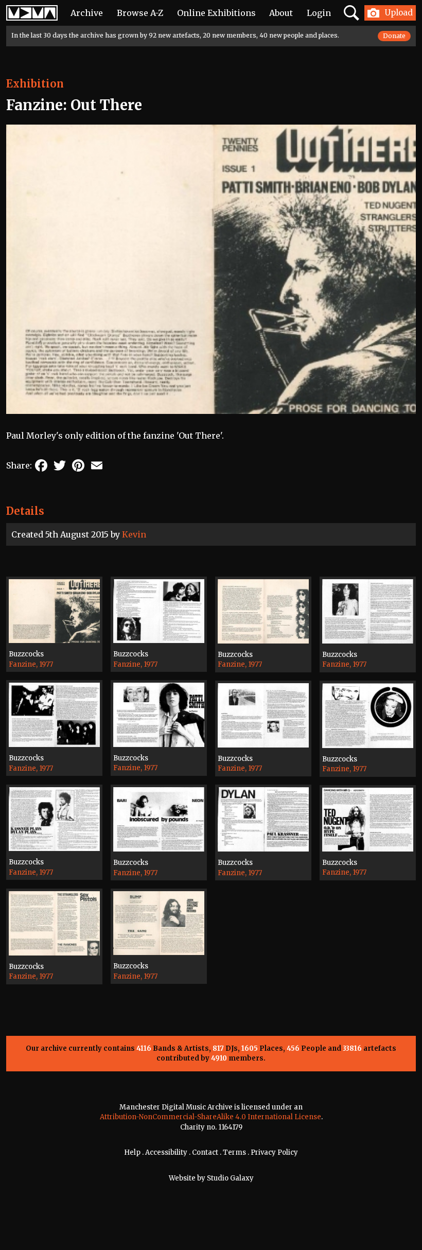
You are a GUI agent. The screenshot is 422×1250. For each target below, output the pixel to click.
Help (132, 1152)
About (281, 13)
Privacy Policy (274, 1152)
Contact (205, 1152)
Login (319, 13)
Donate (394, 36)
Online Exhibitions (216, 13)
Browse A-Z (140, 13)
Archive (87, 13)
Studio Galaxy (230, 1178)
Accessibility (166, 1152)
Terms (234, 1152)
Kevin (134, 534)
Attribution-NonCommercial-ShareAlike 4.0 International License (210, 1117)
